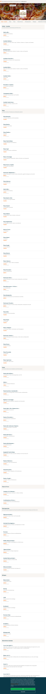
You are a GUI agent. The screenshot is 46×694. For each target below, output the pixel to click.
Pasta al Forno (20, 21)
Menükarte (12, 5)
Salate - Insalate (4, 21)
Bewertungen (20, 5)
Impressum (35, 5)
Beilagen (34, 21)
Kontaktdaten (28, 5)
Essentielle (23, 691)
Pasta (14, 21)
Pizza (10, 21)
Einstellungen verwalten (14, 683)
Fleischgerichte (28, 21)
